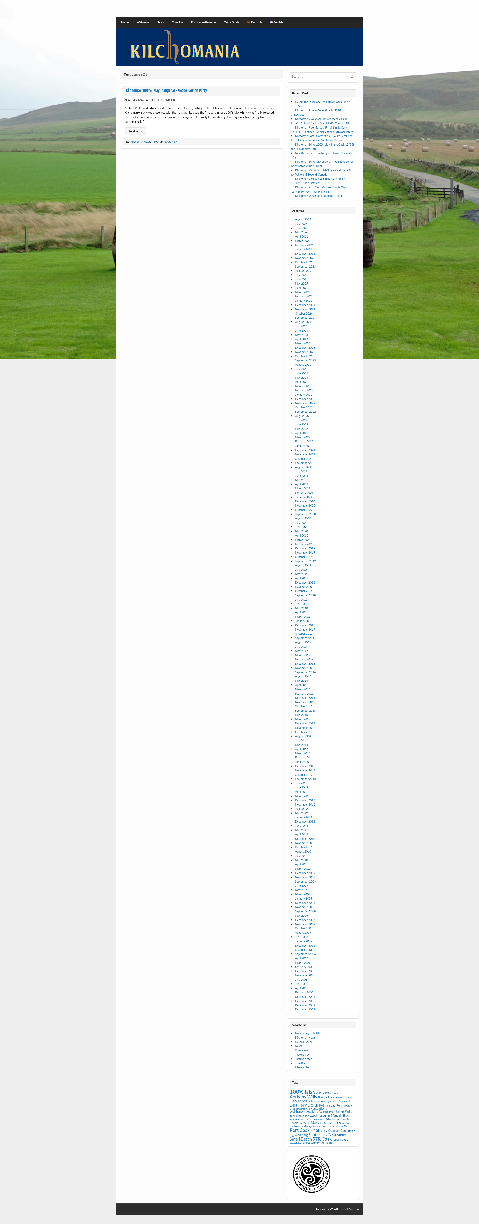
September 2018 (305, 595)
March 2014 (302, 753)
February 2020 (304, 544)
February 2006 (304, 966)
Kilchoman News (140, 141)
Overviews (302, 1050)
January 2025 (303, 300)
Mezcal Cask (331, 1123)
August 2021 (303, 467)
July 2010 (301, 855)
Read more (135, 131)
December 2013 (305, 766)
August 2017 (303, 642)
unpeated (309, 1142)
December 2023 (305, 347)
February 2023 (304, 390)
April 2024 (301, 339)
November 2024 (305, 309)
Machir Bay (340, 1115)
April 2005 (301, 988)
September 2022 (305, 411)
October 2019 (304, 556)
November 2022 (305, 403)
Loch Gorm (319, 1115)
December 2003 (305, 1001)
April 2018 (301, 612)
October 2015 (304, 706)
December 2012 (305, 800)
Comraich (344, 1101)
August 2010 (303, 851)
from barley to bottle (308, 1033)
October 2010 (304, 847)
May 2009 (301, 889)
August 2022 (303, 416)
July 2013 (301, 783)
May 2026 (301, 232)
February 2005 (304, 992)
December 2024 (305, 304)
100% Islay (170, 141)
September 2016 (305, 672)
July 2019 (301, 569)
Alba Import (322, 1092)
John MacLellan (299, 1115)
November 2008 (305, 907)
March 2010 (302, 868)
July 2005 (301, 979)
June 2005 (301, 984)
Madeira (332, 1119)
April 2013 (301, 791)
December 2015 (305, 697)
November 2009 (305, 877)
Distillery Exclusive (307, 1104)
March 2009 (302, 894)
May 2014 (301, 744)
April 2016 (301, 685)
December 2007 (305, 919)
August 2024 (303, 322)
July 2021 (301, 471)
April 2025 (301, 287)
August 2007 (303, 932)
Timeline (177, 22)
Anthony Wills (303, 1096)
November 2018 (305, 586)
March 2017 (302, 655)
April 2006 (301, 958)
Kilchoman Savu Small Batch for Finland (319, 195)
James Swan (328, 1111)
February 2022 (304, 441)
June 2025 (301, 279)
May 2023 (301, 377)
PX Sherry (318, 1130)
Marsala (317, 1122)
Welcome (143, 22)
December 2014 (305, 723)
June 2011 (301, 825)
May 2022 (301, 428)
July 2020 (301, 522)
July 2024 (301, 326)
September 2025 (305, 266)
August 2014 (303, 736)
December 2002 (305, 1005)
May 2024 (301, 334)
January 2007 (303, 941)
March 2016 (302, 689)
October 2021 (304, 458)
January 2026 (303, 249)
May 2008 (301, 915)
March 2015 (302, 719)
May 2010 (301, 860)
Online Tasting (300, 1126)
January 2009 (303, 898)
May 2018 (301, 608)
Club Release (315, 1101)
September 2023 (305, 360)
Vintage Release (324, 1142)
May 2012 (301, 813)
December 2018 (305, 582)
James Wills (344, 1111)
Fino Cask (330, 1105)
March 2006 (302, 962)
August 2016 (303, 676)
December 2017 (305, 625)
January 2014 (303, 761)
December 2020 (305, 501)
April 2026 (301, 236)
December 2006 (305, 945)
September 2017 (305, 638)
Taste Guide (231, 22)
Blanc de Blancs (327, 1097)
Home (125, 22)
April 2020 (301, 535)
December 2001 (305, 1009)
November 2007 (305, 924)
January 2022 (303, 445)
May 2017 (301, 650)
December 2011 (305, 821)
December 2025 (305, 253)
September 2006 (305, 954)
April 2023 (301, 381)
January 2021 (303, 497)
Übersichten (302, 1067)
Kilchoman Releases (203, 22)
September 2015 (305, 710)
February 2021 (304, 492)
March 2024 (302, 343)
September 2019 (305, 561)
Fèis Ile (341, 1105)
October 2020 (304, 509)
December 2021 (305, 450)
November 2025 (305, 257)
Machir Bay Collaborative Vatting (307, 1119)
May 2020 (301, 531)
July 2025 (301, 274)
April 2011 (301, 834)
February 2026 (304, 245)
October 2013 (304, 774)
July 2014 (301, 740)
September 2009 (305, 881)
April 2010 (301, 864)
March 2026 (302, 240)
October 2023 (304, 356)
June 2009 (301, 885)
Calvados (298, 1100)
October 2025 (304, 262)
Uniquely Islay (296, 1143)
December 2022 (305, 399)
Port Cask (300, 1130)
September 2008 (305, 911)
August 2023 (303, 364)
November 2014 (305, 727)
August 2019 (303, 565)
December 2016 (305, 663)
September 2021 (305, 462)
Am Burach (334, 1093)
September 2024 (305, 317)
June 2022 (301, 424)
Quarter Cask (337, 1131)
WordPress (336, 1209)
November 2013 (305, 770)
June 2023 (301, 373)
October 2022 (304, 407)
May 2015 (301, 714)
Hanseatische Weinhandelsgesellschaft (308, 1110)
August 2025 (303, 270)
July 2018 (301, 599)
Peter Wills (343, 1126)
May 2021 (301, 480)
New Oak (344, 1123)
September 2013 (305, 778)
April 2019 (301, 578)
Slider (341, 1134)
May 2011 (301, 830)
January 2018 (303, 620)
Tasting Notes (303, 1058)
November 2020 (305, 505)
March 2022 (302, 437)
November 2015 (305, 702)
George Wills (304, 1108)
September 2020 (305, 514)
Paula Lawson (328, 1126)
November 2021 (305, 454)
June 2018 (301, 603)
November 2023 (305, 351)
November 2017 (305, 629)
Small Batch (301, 1139)
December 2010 (305, 838)
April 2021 (301, 484)
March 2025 (302, 292)
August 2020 (303, 518)
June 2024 (301, 330)
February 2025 (304, 296)
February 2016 (304, 693)
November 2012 (305, 804)
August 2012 (303, 808)
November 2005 (305, 975)
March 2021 (302, 488)
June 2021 (301, 475)
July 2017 (301, 646)
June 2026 (301, 228)
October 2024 (304, 313)
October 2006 (304, 949)
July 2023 (301, 369)
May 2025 (301, 283)
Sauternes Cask (322, 1134)
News (160, 22)
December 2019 (305, 548)
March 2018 (302, 616)
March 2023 (302, 386)
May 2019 (301, 573)
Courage (354, 1209)
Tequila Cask (340, 1139)
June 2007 (301, 937)
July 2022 (301, 420)
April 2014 (301, 749)
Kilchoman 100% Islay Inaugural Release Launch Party (166, 90)
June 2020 (301, 526)
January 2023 (303, 394)
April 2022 (301, 433)
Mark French (304, 1123)
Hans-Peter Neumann (162, 99)
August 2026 (303, 219)
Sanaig (303, 1135)
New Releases (303, 1041)
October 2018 (304, 591)
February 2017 (304, 659)
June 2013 (301, 787)
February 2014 (304, 757)
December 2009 (305, 872)
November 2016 (305, 668)
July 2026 (301, 223)
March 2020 (302, 539)
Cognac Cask (332, 1101)
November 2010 (305, 842)
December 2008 (305, 902)
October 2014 (304, 732)
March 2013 (302, 796)
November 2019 (305, 552)
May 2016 (301, 680)
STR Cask (322, 1139)
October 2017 (304, 633)
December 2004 (305, 996)
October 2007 (304, 928)
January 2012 (303, 817)
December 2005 (305, 971)
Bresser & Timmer (344, 1097)
